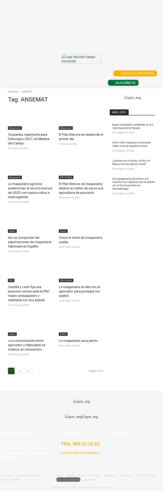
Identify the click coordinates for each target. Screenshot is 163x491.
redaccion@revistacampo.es (80, 453)
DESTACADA (66, 177)
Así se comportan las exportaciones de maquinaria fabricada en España (29, 242)
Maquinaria (15, 128)
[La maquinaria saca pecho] (81, 324)
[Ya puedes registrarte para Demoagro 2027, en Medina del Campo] (30, 118)
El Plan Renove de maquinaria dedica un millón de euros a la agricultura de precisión (81, 188)
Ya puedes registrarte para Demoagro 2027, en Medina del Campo (28, 138)
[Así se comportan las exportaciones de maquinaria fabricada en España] (30, 221)
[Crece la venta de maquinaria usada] (81, 221)
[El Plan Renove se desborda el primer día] (81, 118)
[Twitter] (142, 445)
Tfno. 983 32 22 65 (80, 443)
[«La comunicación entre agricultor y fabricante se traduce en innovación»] (30, 324)
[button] (105, 73)
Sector (12, 231)
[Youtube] (133, 445)
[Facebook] (115, 445)
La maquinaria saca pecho (78, 341)
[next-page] (35, 371)
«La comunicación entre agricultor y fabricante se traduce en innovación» (26, 345)
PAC (11, 280)
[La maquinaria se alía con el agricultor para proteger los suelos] (81, 270)
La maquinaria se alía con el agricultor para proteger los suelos (79, 291)
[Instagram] (124, 445)
